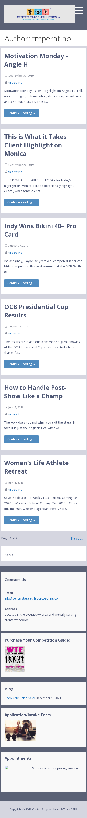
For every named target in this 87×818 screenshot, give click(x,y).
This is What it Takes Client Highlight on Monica (35, 145)
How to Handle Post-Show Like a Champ (35, 391)
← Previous (75, 538)
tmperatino (15, 82)
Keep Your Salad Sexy (20, 698)
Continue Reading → (21, 113)
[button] (80, 8)
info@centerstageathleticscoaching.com (33, 598)
